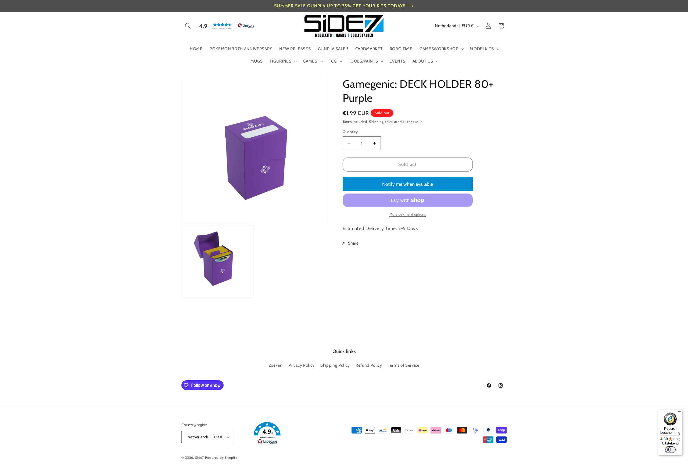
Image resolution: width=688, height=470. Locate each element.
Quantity (350, 131)
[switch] (670, 449)
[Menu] (679, 413)
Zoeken (276, 365)
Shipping (376, 121)
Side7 (199, 458)
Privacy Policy (301, 365)
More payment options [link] (407, 214)
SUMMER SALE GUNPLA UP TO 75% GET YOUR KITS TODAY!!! (340, 5)
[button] (187, 25)
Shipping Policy (335, 365)
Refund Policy (369, 365)
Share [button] (353, 243)
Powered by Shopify (221, 458)
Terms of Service (404, 365)
